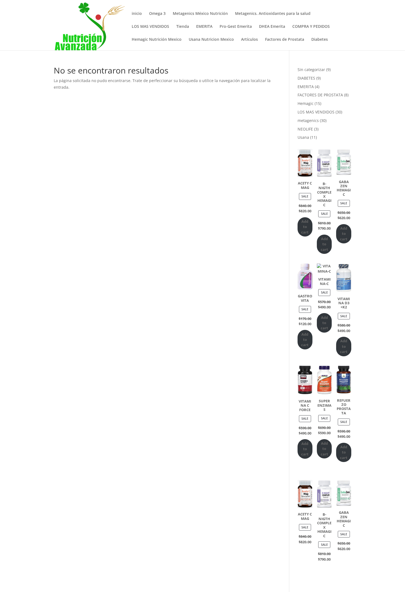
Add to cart (305, 227)
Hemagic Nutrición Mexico (157, 39)
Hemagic (306, 103)
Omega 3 (157, 14)
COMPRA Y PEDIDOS (311, 27)
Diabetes (319, 39)
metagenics (308, 120)
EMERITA (204, 27)
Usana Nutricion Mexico (211, 39)
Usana (303, 137)
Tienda (182, 27)
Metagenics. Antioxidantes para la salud (272, 14)
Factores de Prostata (284, 39)
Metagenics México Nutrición (200, 14)
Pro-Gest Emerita (236, 27)
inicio (137, 14)
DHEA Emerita (272, 27)
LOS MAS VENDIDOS (150, 27)
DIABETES (306, 78)
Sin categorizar (311, 69)
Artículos (249, 39)
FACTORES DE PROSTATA (320, 94)
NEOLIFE (305, 129)
